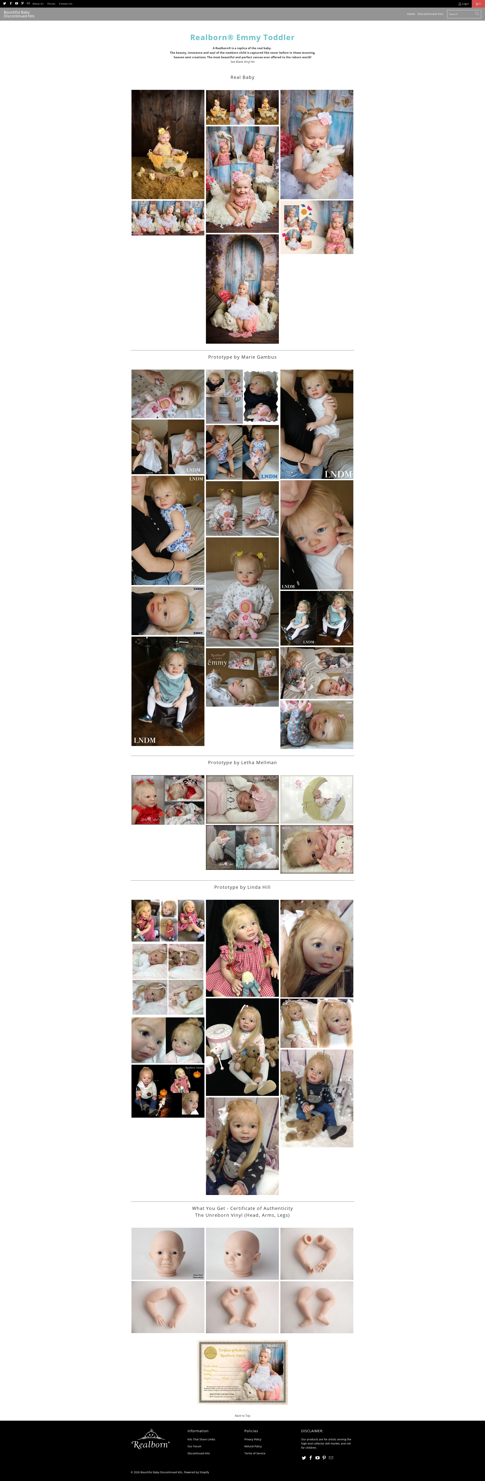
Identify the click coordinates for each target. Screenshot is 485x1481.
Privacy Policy (252, 1439)
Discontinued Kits (199, 1453)
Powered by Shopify (196, 1472)
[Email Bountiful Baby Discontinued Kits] (28, 3)
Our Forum (194, 1446)
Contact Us (66, 3)
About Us (38, 3)
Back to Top (242, 1415)
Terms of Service (254, 1453)
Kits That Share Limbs (201, 1439)
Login (465, 3)
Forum (51, 3)
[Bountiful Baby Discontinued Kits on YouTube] (16, 3)
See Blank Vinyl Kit (243, 62)
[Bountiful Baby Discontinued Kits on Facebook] (10, 3)
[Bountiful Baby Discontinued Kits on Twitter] (4, 3)
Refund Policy (253, 1446)
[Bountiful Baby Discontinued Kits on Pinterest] (22, 3)
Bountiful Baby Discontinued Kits (161, 1472)
